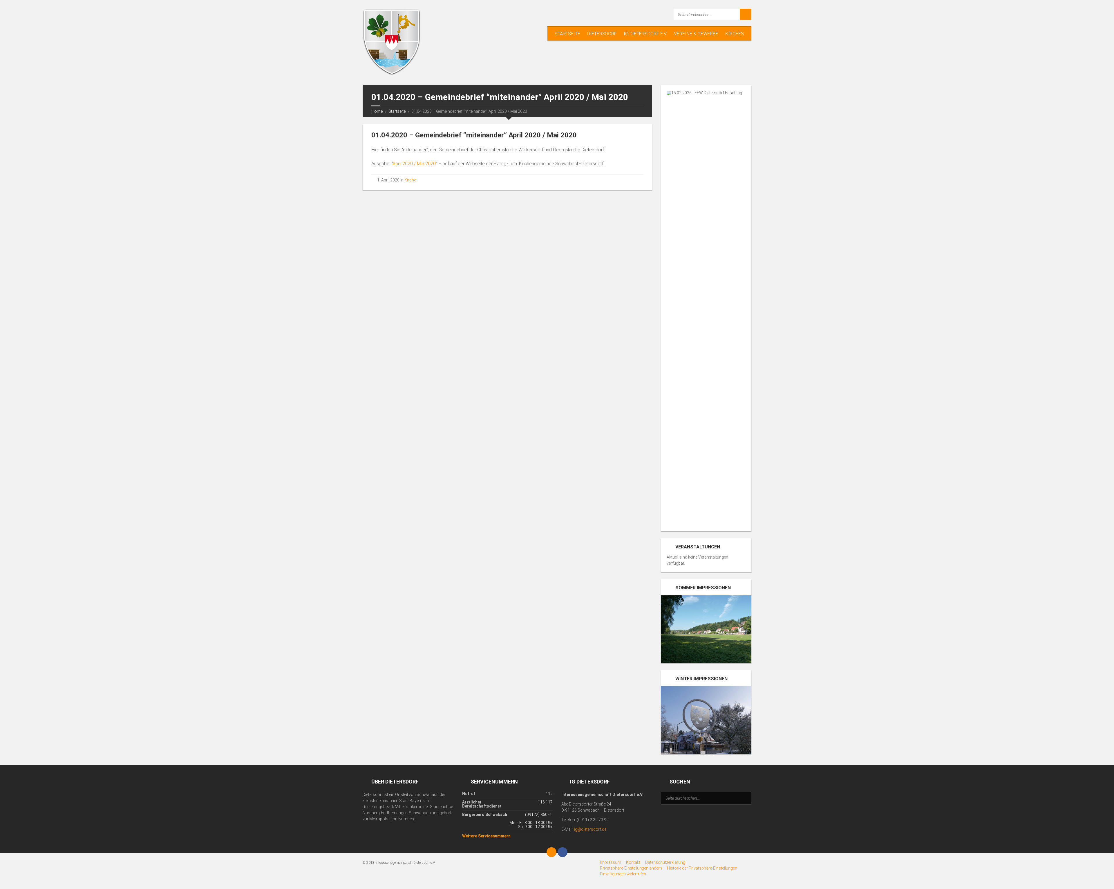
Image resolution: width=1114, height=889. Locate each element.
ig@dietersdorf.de (590, 829)
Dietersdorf (602, 34)
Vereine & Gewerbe (696, 34)
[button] (631, 868)
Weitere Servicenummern (486, 836)
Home (377, 111)
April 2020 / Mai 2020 (414, 163)
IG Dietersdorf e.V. (645, 34)
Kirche (410, 180)
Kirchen (734, 34)
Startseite (567, 34)
